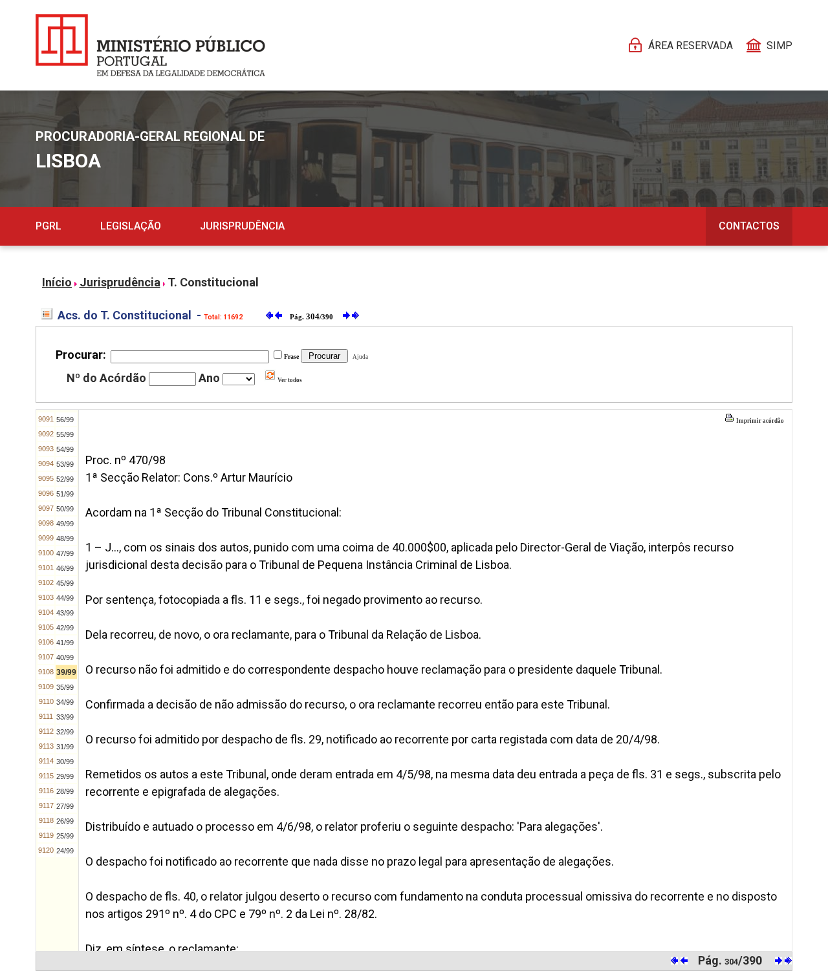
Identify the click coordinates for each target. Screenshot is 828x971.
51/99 (65, 494)
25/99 (65, 836)
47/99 (65, 553)
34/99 (65, 702)
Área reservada (690, 45)
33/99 (65, 717)
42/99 (65, 628)
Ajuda (359, 357)
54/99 (65, 449)
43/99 (65, 613)
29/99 (65, 776)
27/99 (65, 806)
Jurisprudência (242, 226)
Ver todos (289, 380)
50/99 (65, 509)
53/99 (65, 464)
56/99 (65, 419)
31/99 (65, 747)
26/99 (65, 821)
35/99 (65, 687)
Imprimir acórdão (759, 421)
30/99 (65, 761)
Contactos (749, 226)
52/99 (65, 479)
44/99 (65, 598)
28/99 (65, 791)
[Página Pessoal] (150, 45)
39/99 (66, 672)
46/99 (65, 568)
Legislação (130, 226)
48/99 (65, 538)
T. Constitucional (213, 282)
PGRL (48, 226)
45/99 (65, 583)
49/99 (65, 524)
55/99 (65, 434)
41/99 (65, 642)
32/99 (65, 732)
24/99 (65, 851)
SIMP (779, 45)
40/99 (65, 657)
